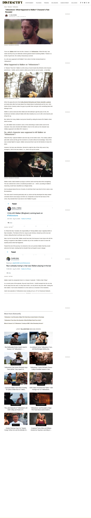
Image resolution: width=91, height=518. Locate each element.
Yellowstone (15, 6)
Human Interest (65, 2)
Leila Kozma (13, 15)
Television (38, 2)
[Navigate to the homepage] (13, 2)
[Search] (80, 2)
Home (5, 6)
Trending (46, 2)
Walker (12, 51)
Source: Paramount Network (11, 177)
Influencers (54, 2)
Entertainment (29, 2)
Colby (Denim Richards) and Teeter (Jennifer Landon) (35, 102)
